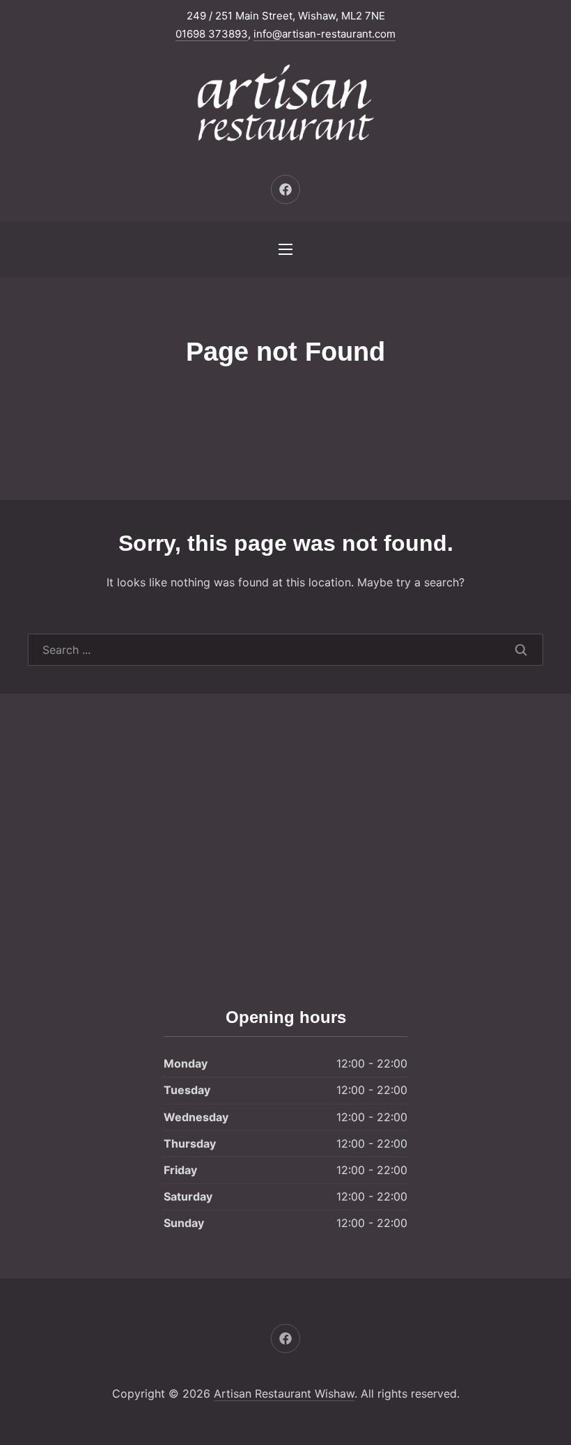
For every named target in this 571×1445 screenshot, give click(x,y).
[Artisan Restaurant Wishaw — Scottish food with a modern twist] (285, 105)
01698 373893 (211, 33)
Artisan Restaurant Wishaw (284, 1393)
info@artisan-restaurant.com (324, 33)
